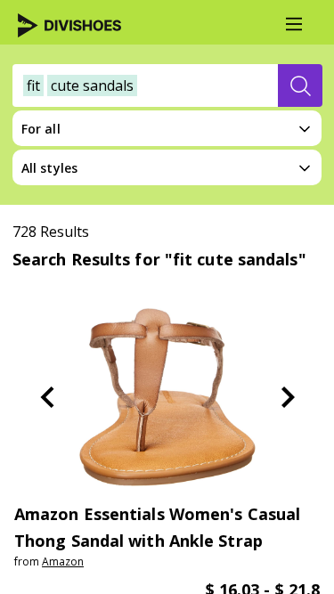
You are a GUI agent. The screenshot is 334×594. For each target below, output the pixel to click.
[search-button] (300, 85)
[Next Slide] (287, 397)
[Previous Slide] (47, 397)
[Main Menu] (294, 24)
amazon (63, 561)
